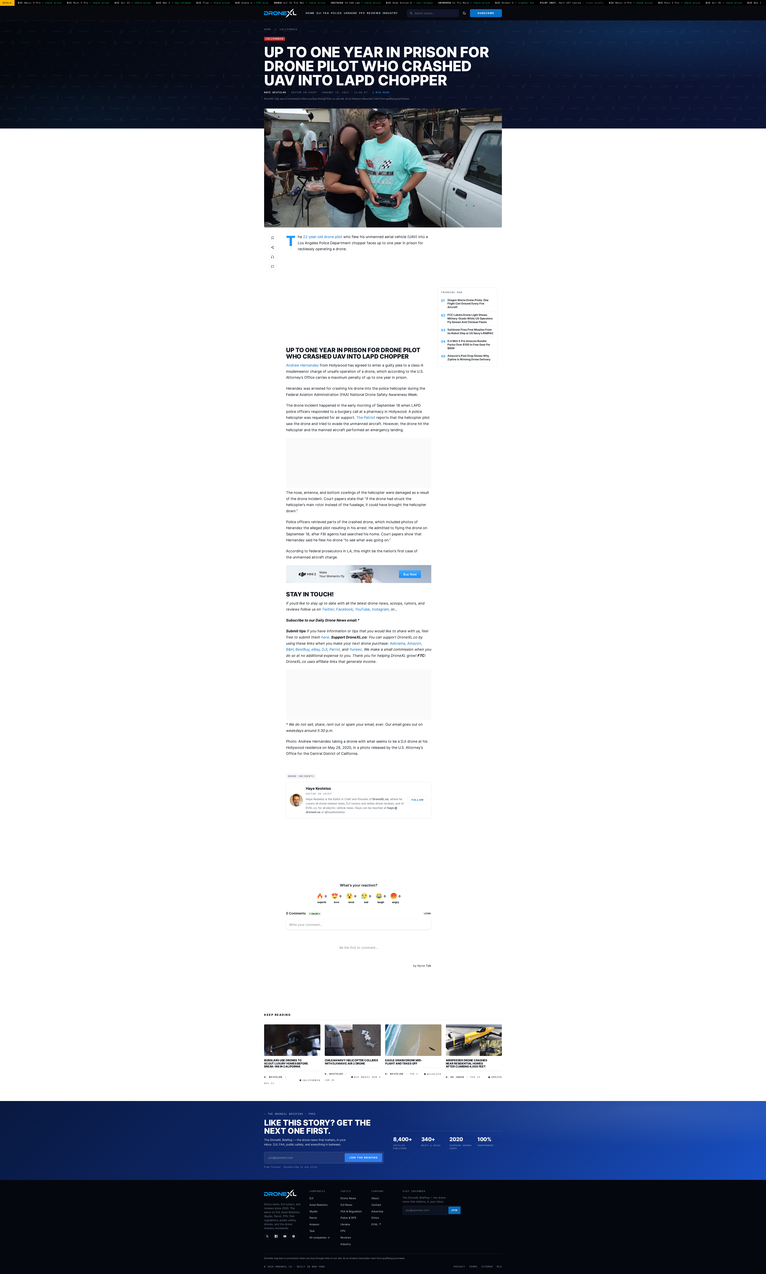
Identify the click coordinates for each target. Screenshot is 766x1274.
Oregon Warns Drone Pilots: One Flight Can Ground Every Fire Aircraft (468, 303)
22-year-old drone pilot (322, 237)
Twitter (328, 609)
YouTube (362, 609)
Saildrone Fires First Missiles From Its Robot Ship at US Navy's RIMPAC (470, 331)
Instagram (380, 609)
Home (310, 13)
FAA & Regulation (351, 1211)
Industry (390, 13)
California (288, 29)
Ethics (375, 1217)
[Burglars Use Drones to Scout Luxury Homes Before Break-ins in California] (292, 1040)
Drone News (348, 1198)
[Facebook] (276, 1236)
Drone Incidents (301, 776)
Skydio (313, 1211)
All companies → (319, 1237)
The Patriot (365, 417)
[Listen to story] (272, 257)
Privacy (459, 1266)
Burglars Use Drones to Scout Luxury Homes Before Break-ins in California (286, 1063)
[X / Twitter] (267, 1236)
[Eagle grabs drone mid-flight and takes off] (413, 1040)
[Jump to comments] (272, 267)
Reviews (374, 13)
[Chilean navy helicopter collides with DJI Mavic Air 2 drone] (353, 1040)
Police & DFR (348, 1217)
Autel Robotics (318, 1204)
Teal (311, 1230)
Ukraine (350, 13)
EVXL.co (311, 807)
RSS (499, 1266)
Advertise (377, 1211)
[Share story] (272, 247)
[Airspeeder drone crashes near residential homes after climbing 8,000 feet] (474, 1040)
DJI (319, 13)
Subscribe (486, 13)
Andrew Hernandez (302, 365)
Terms (473, 1266)
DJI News (346, 1204)
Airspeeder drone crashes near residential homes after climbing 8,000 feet (466, 1063)
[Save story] (272, 238)
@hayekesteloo (335, 812)
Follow (418, 799)
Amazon (414, 643)
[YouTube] (285, 1236)
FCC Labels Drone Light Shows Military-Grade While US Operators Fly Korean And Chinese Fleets (470, 318)
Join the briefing (363, 1157)
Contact (376, 1204)
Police (336, 13)
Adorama (397, 643)
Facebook (344, 609)
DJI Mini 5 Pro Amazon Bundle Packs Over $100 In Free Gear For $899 (468, 344)
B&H (289, 649)
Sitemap (487, 1266)
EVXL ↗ (376, 1224)
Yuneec (355, 649)
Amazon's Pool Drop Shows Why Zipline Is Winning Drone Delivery (469, 357)
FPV (362, 13)
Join (454, 1210)
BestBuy (302, 649)
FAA (326, 13)
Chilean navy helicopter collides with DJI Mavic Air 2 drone (351, 1062)
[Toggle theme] (464, 13)
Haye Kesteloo (318, 788)
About (375, 1198)
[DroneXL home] (280, 13)
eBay (315, 649)
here (325, 637)
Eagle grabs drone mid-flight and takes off (403, 1062)
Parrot (334, 649)
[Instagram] (293, 1236)
